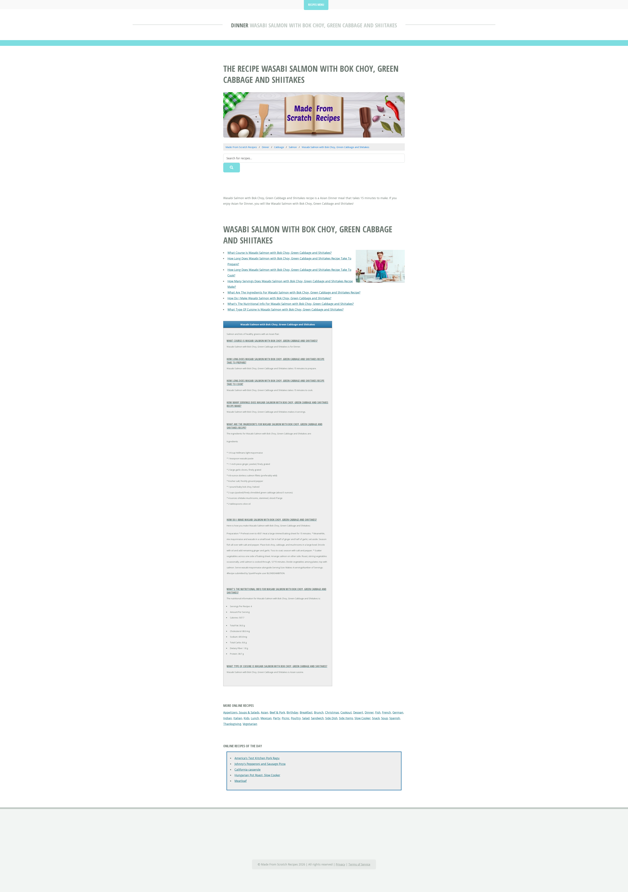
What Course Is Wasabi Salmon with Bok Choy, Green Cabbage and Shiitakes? (279, 253)
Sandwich (317, 718)
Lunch (255, 718)
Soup (384, 718)
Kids (246, 718)
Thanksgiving (232, 724)
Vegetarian (250, 724)
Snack (376, 718)
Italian (237, 718)
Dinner (239, 25)
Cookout (346, 712)
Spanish (394, 718)
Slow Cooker (363, 718)
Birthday (292, 712)
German (397, 712)
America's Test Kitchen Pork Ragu (257, 758)
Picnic (285, 718)
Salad (306, 718)
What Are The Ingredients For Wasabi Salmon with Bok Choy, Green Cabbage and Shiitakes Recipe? (293, 292)
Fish (378, 712)
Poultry (296, 718)
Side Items (346, 718)
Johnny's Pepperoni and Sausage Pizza (260, 764)
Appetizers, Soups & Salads (241, 712)
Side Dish (331, 718)
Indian (227, 718)
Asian (264, 712)
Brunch (319, 712)
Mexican (266, 718)
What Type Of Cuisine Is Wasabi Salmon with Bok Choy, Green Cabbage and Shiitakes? (285, 309)
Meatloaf (241, 781)
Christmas (332, 712)
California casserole (248, 769)
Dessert (358, 712)
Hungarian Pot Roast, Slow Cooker (257, 775)
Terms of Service (359, 864)
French (386, 712)
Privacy (340, 864)
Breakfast (306, 712)
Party (276, 718)
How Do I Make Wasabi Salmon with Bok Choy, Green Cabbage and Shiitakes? (279, 298)
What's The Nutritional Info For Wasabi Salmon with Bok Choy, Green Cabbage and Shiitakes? (290, 304)
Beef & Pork (277, 712)
